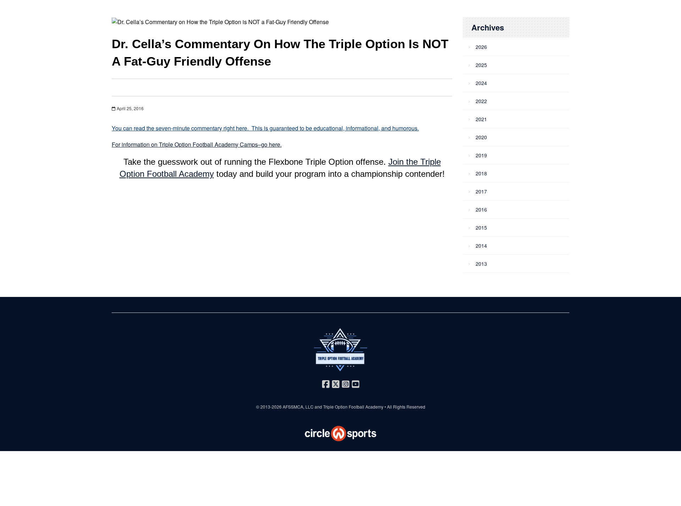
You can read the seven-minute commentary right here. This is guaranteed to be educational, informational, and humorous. (265, 128)
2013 (481, 263)
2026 (481, 46)
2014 (481, 245)
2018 (481, 173)
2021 (481, 119)
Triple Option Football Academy (353, 407)
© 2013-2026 (269, 407)
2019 (481, 155)
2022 (481, 101)
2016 (481, 209)
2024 (481, 82)
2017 (481, 191)
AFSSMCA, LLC (298, 407)
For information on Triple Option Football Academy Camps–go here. (197, 144)
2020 (481, 137)
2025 (481, 64)
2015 (481, 227)
